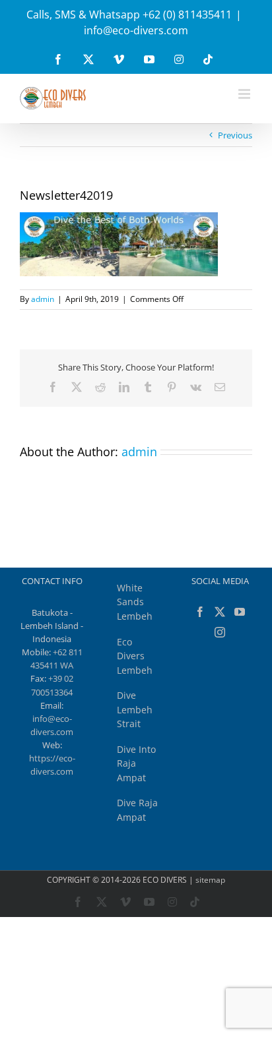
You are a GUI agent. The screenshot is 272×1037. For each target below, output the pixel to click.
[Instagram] (220, 632)
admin (42, 299)
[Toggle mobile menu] (245, 94)
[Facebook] (200, 612)
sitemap (210, 879)
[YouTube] (239, 612)
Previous (235, 135)
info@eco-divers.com (136, 30)
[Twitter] (220, 612)
